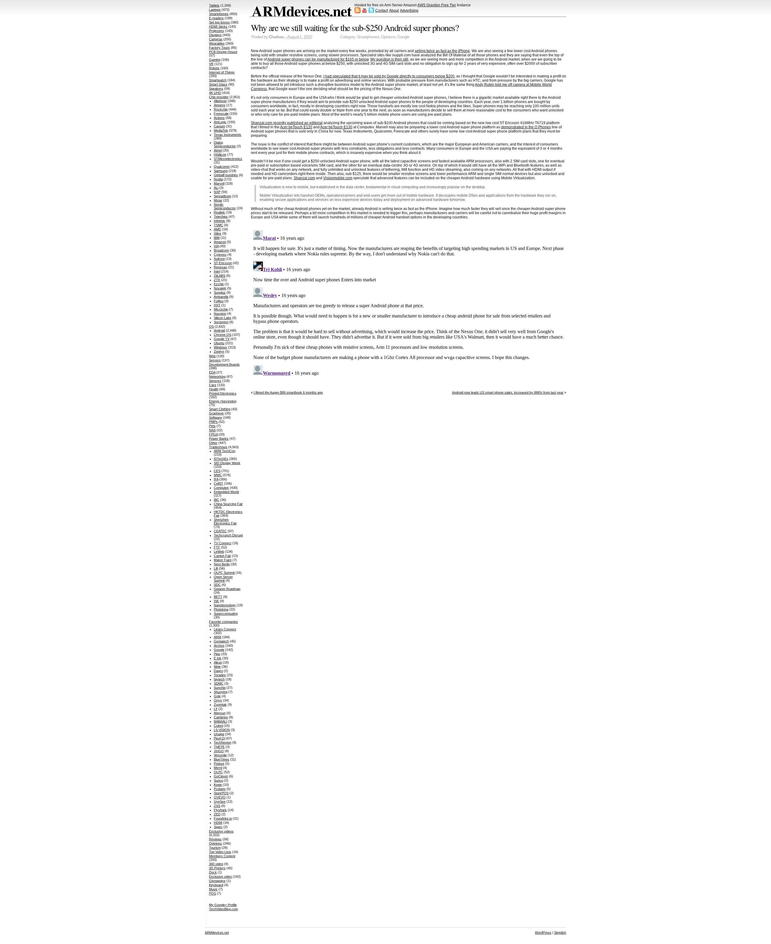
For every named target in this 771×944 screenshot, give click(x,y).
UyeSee (220, 801)
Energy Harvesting (222, 401)
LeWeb (219, 551)
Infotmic (219, 221)
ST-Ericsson (223, 263)
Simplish (560, 932)
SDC (217, 584)
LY (215, 709)
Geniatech (221, 641)
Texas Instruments (227, 134)
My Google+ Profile (223, 905)
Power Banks (219, 438)
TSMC (218, 225)
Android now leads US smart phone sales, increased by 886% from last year (507, 392)
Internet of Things (222, 72)
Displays (215, 35)
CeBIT (218, 483)
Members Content (222, 856)
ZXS (217, 806)
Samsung (221, 171)
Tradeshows (218, 447)
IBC (216, 500)
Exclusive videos (221, 831)
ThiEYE (219, 747)
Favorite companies (223, 622)
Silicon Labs (222, 318)
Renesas (220, 267)
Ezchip (219, 284)
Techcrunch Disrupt (228, 535)
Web (212, 356)
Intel (217, 271)
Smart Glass (218, 84)
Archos (219, 645)
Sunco (218, 780)
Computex (221, 487)
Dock (213, 872)
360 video (216, 864)
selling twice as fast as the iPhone (442, 51)
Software (215, 417)
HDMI (218, 822)
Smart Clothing (219, 409)
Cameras (216, 39)
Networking (217, 376)
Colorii (218, 725)
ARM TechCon (224, 451)
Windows (220, 347)
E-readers (216, 18)
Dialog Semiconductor (225, 144)
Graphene (216, 413)
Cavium (219, 126)
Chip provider (219, 97)
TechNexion (222, 742)
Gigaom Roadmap (227, 589)
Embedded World (226, 492)
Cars (212, 385)
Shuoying (220, 692)
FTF (217, 547)
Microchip (221, 309)
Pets (212, 426)
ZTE (217, 280)
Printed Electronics (222, 393)
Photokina (221, 609)
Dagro (218, 671)
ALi (216, 187)
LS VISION (222, 730)
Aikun (218, 662)
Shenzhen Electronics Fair (225, 521)
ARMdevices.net (301, 11)
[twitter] (371, 12)
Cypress (220, 254)
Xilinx (217, 233)
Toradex (220, 675)
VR (211, 64)
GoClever (221, 776)
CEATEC (220, 531)
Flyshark (220, 810)
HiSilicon (220, 154)
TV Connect (222, 543)
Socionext (221, 322)
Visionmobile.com (337, 178)
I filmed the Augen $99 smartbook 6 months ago (288, 392)
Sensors (215, 381)
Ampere (219, 105)
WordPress (543, 932)
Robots (214, 68)
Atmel (218, 150)
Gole (217, 696)
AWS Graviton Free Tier (436, 5)
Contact (381, 10)
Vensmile (220, 755)
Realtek (219, 212)
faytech (219, 679)
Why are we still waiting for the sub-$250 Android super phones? (355, 27)
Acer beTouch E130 (336, 127)
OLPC (218, 772)
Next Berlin (222, 564)
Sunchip (220, 687)
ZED (217, 814)
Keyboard (216, 885)
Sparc (218, 827)
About (394, 10)
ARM (217, 637)
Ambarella (221, 297)
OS (211, 326)
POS (212, 893)
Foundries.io (223, 818)
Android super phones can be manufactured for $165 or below (318, 59)
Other (213, 443)
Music (213, 889)
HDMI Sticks (218, 26)
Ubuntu (219, 343)
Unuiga (219, 734)
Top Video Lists (220, 852)
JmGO (219, 751)
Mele (217, 666)
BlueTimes (221, 759)
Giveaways (217, 881)
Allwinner (220, 101)
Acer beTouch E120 (296, 127)
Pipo (217, 654)
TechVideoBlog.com (223, 909)
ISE (216, 601)
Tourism (215, 847)
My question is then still (389, 59)
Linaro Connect (225, 629)
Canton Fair (222, 556)
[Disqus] (408, 303)
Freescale (221, 113)
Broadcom (221, 250)
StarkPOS (221, 793)
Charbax (276, 37)
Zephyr (219, 351)
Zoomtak (220, 704)
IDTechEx (221, 459)
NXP (217, 192)
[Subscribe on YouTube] (364, 12)
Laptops (215, 9)
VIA (216, 246)
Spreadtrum (222, 196)
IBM (217, 237)
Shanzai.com (304, 178)
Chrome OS (222, 334)
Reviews (215, 839)
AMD (217, 229)
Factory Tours (219, 47)
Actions (219, 118)
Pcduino (220, 789)
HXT (217, 305)
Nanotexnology (225, 605)
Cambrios (221, 717)
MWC (218, 475)
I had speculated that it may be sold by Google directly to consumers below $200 (388, 76)
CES (217, 471)
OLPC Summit (224, 572)
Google (403, 37)
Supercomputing (226, 613)
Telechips (221, 216)
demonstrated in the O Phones (526, 127)
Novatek (220, 288)
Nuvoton (220, 313)
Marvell (219, 183)
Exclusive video (220, 876)
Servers (215, 360)
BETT (218, 597)
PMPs (213, 422)
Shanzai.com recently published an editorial (287, 123)
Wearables (217, 43)
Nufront (219, 259)
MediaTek (221, 130)
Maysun (220, 713)
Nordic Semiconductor (225, 206)
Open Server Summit (223, 578)
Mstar (218, 200)
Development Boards (224, 364)
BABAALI (220, 721)
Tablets (214, 5)
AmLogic (220, 122)
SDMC (218, 683)
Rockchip (221, 109)
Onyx (218, 700)
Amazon (220, 242)
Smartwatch (217, 80)
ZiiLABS (219, 275)
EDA (212, 372)
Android (219, 330)
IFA (216, 479)
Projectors (216, 31)
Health (213, 389)
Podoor (219, 763)
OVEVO (220, 797)
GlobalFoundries (226, 175)
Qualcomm (222, 166)
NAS (212, 430)
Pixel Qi (219, 738)
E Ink (217, 658)
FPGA (213, 434)
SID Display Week (227, 463)
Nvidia (218, 179)
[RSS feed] (357, 12)
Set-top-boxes (219, 22)
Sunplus (220, 292)
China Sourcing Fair (228, 504)
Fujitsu (218, 301)
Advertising (409, 10)
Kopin (218, 784)
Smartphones (368, 37)
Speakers (216, 88)
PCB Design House (223, 52)
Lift (216, 568)
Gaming (214, 59)
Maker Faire (223, 560)
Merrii (218, 768)
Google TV (221, 339)
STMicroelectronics (228, 159)
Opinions (388, 37)
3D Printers (217, 868)
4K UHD (215, 93)
